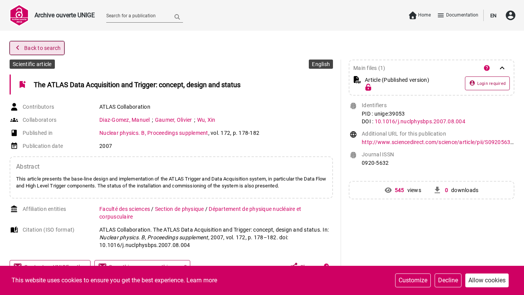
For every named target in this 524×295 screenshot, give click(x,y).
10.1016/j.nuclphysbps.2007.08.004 (420, 121)
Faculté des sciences (125, 209)
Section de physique (180, 209)
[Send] (177, 16)
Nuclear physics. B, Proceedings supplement (153, 133)
